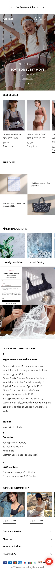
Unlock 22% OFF (11, 301)
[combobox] (3, 285)
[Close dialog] (53, 268)
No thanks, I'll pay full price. (11, 303)
